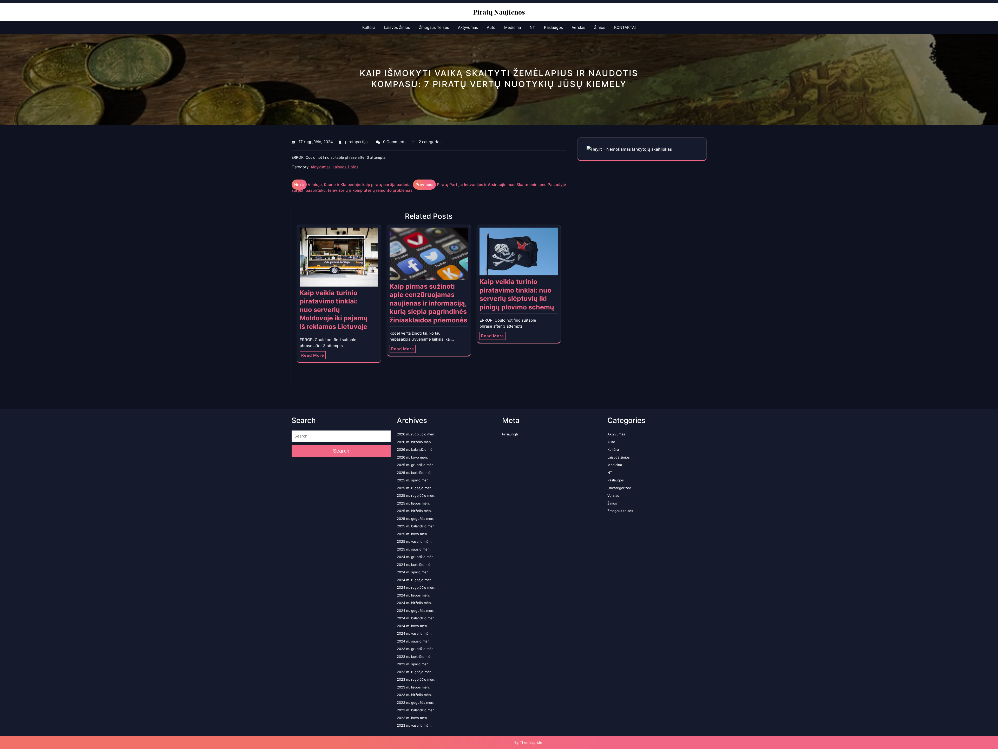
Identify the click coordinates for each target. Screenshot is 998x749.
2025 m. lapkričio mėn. (415, 472)
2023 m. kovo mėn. (412, 718)
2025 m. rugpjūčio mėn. (416, 495)
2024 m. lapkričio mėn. (415, 564)
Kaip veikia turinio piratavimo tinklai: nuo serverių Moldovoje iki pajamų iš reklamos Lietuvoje (333, 309)
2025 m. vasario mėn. (414, 541)
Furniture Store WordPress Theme (484, 742)
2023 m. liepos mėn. (413, 687)
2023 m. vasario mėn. (414, 725)
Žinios (599, 27)
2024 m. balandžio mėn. (416, 618)
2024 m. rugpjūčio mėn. (416, 587)
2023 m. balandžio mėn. (416, 710)
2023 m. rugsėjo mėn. (414, 672)
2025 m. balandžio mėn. (416, 526)
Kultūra (368, 27)
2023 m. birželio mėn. (414, 695)
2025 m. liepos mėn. (413, 503)
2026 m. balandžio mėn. (416, 449)
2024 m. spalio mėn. (413, 572)
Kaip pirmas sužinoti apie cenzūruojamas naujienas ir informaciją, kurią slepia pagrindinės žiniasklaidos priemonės (428, 303)
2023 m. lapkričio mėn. (415, 656)
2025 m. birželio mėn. (414, 511)
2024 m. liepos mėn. (413, 595)
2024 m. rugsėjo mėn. (414, 580)
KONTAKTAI (625, 27)
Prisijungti (510, 434)
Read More (312, 355)
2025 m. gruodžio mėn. (416, 465)
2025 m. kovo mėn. (412, 534)
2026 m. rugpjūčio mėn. (416, 434)
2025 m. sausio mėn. (414, 549)
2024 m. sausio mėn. (414, 641)
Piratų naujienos (499, 12)
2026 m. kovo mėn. (412, 457)
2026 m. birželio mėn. (414, 442)
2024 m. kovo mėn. (412, 626)
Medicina (512, 27)
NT (532, 27)
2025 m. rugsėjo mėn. (414, 488)
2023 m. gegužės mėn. (415, 702)
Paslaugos (553, 27)
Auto (491, 27)
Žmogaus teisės (434, 27)
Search (341, 451)
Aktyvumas (468, 27)
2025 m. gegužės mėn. (415, 518)
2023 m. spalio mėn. (413, 664)
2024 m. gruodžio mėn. (416, 557)
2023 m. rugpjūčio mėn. (416, 679)
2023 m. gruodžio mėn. (416, 649)
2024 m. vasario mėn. (414, 633)
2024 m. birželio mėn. (414, 603)
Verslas (578, 27)
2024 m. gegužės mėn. (415, 610)
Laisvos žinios (397, 27)
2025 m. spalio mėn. (413, 480)
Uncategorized (619, 488)
